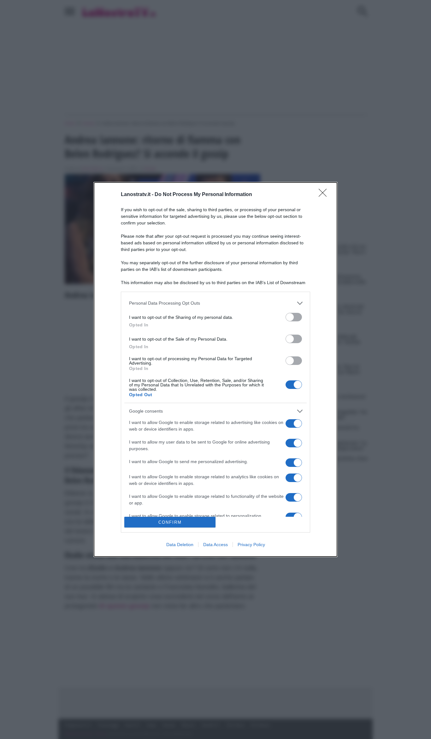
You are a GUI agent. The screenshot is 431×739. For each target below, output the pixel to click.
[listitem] (215, 303)
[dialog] (215, 369)
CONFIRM (170, 522)
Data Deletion (179, 544)
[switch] (294, 317)
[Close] (325, 195)
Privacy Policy (251, 544)
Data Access (215, 544)
